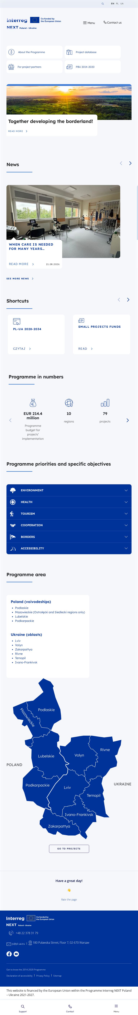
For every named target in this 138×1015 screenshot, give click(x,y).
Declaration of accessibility (19, 975)
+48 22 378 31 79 (27, 933)
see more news (17, 279)
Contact (70, 1011)
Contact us (114, 22)
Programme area (26, 574)
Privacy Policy (43, 975)
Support (23, 1011)
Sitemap (57, 975)
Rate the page (69, 899)
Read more (17, 131)
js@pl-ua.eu (18, 943)
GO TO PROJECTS (68, 848)
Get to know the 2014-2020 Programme (26, 969)
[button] (130, 163)
